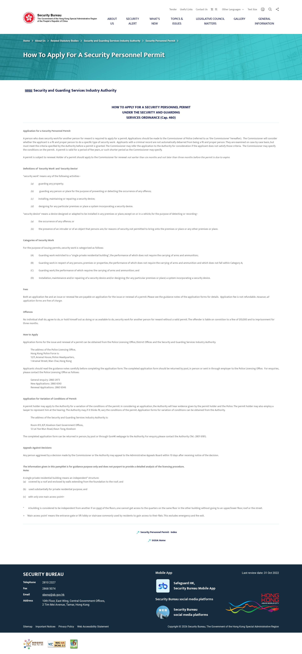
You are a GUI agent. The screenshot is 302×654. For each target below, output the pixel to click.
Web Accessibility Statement (93, 626)
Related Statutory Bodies (65, 40)
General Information (264, 21)
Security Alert (132, 21)
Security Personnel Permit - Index (158, 532)
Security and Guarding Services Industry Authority (112, 40)
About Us (112, 21)
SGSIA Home (158, 540)
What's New (155, 21)
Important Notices (45, 626)
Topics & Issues (177, 21)
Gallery (239, 19)
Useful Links (186, 9)
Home (26, 40)
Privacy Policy (66, 626)
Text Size (252, 9)
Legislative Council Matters (210, 21)
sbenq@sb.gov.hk (53, 594)
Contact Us (202, 9)
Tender (173, 9)
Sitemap (27, 626)
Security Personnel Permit (160, 40)
